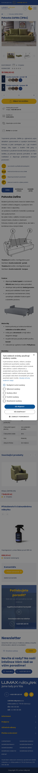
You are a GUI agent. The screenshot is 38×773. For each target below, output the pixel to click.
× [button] (34, 355)
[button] (19, 417)
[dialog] (19, 386)
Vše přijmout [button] (20, 406)
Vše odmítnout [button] (19, 412)
